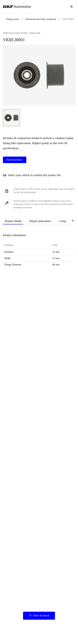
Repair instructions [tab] (40, 221)
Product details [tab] (13, 221)
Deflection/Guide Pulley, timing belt (40, 19)
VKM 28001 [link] (68, 19)
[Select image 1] (11, 117)
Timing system (12, 19)
